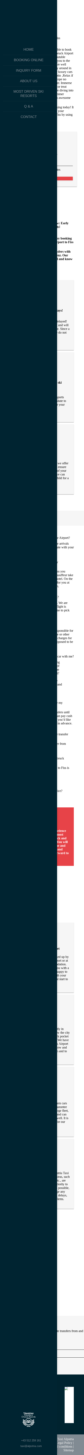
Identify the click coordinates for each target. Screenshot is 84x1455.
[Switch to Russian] (37, 1434)
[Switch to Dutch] (28, 1434)
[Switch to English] (19, 1434)
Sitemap (68, 1450)
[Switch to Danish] (46, 1434)
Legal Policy (64, 1442)
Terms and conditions (58, 1446)
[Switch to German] (11, 1434)
